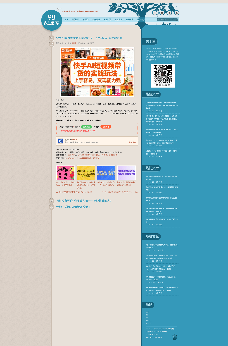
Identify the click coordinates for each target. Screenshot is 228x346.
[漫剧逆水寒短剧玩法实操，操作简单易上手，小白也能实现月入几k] (86, 180)
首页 (66, 20)
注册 (169, 13)
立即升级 (106, 127)
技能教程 (118, 20)
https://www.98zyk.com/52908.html (78, 158)
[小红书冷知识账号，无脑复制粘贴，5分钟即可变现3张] (65, 180)
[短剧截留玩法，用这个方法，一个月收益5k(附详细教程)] (106, 180)
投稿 (147, 312)
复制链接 (96, 158)
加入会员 (132, 142)
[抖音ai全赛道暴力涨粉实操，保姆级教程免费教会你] (126, 180)
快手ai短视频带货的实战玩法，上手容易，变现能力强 (89, 37)
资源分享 (129, 20)
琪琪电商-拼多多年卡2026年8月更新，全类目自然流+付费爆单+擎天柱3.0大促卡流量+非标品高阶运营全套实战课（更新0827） (161, 119)
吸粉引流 (107, 20)
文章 (148, 320)
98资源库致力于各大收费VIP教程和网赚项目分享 (80, 11)
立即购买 (86, 127)
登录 (177, 13)
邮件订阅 (162, 13)
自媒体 (86, 20)
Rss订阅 (154, 13)
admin (74, 140)
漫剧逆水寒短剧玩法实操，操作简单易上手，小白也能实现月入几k (86, 185)
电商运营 (96, 20)
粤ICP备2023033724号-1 (154, 337)
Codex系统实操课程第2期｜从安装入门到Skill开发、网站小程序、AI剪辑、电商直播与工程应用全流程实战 (162, 105)
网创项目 (76, 20)
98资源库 (51, 21)
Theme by (167, 329)
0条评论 (159, 111)
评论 (148, 323)
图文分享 (141, 20)
